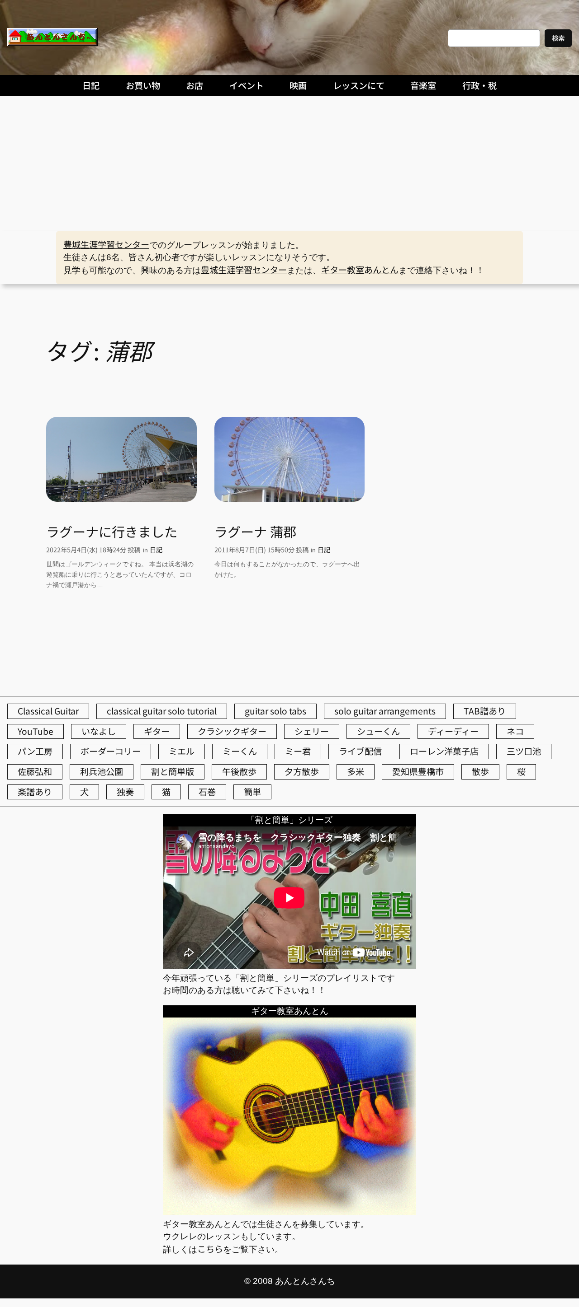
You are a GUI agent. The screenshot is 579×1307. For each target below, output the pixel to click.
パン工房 (35, 751)
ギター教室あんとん (360, 269)
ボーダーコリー (111, 751)
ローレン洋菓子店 (444, 751)
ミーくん (240, 751)
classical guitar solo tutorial (162, 711)
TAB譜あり (485, 711)
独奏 (125, 791)
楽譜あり (35, 791)
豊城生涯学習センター (106, 244)
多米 (355, 771)
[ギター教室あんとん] (289, 1211)
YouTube (35, 731)
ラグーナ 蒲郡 (255, 531)
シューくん (378, 731)
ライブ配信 (360, 751)
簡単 (252, 791)
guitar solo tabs (275, 711)
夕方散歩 (302, 771)
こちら (210, 1248)
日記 (156, 549)
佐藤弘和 (35, 771)
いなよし (98, 731)
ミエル (182, 751)
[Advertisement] (289, 163)
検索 (558, 37)
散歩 (480, 771)
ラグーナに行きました (111, 531)
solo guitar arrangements (385, 711)
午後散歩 (239, 771)
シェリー (311, 731)
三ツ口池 (524, 751)
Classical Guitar (48, 711)
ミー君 (298, 751)
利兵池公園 (101, 771)
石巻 (207, 791)
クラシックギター (232, 731)
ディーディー (453, 731)
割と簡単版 (172, 771)
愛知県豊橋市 (418, 771)
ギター (157, 731)
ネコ (515, 731)
